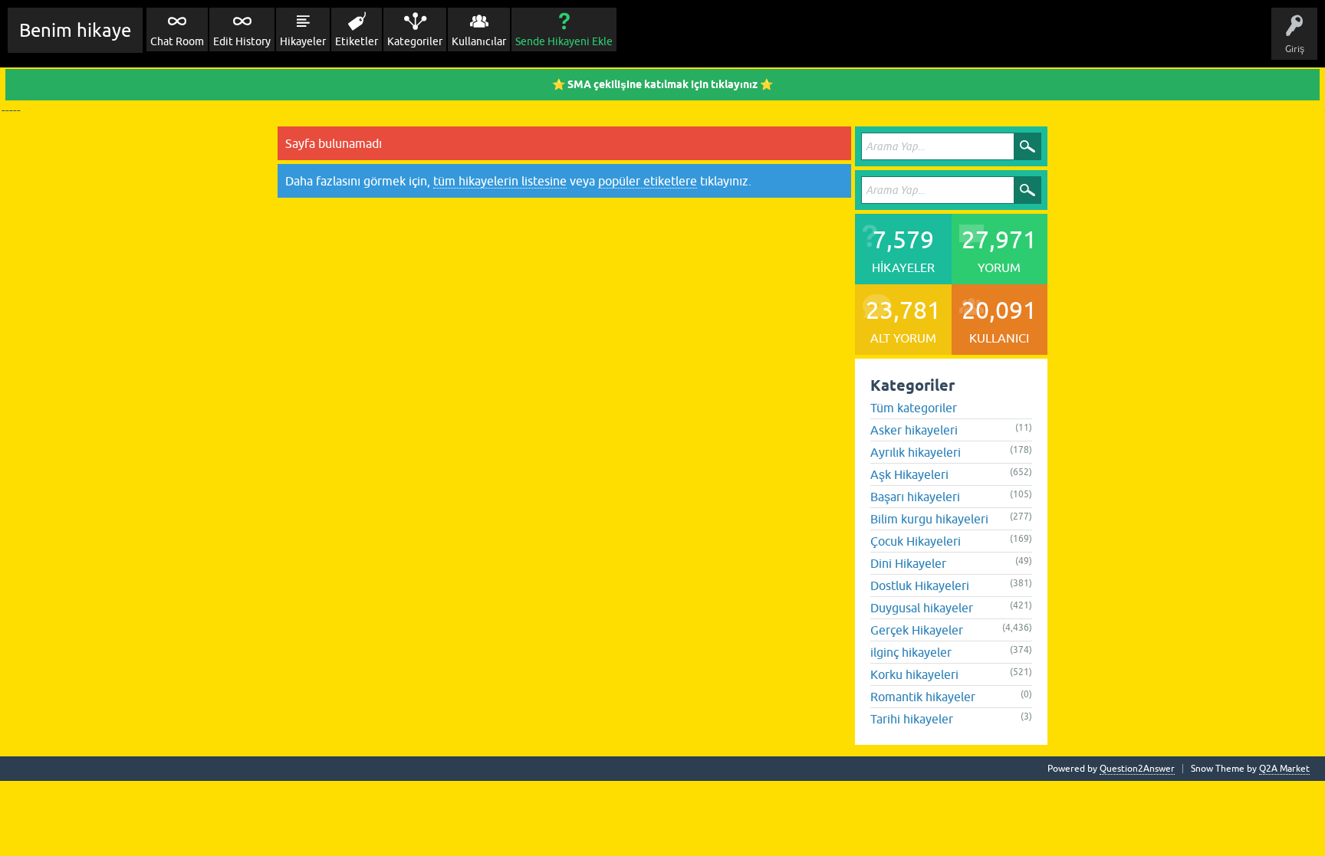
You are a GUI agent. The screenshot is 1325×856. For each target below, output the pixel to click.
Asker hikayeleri (914, 430)
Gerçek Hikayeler (916, 630)
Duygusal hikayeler (921, 608)
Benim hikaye (75, 30)
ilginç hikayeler (911, 652)
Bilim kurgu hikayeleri (929, 519)
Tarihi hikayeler (911, 719)
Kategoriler (414, 41)
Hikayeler (303, 41)
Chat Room (177, 41)
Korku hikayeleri (914, 674)
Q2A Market (1284, 768)
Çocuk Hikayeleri (915, 541)
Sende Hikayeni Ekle (564, 41)
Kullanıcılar (479, 41)
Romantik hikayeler (922, 696)
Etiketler (356, 41)
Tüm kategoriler (913, 408)
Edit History (242, 41)
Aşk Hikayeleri (909, 474)
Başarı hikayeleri (915, 496)
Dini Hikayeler (908, 563)
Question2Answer (1137, 768)
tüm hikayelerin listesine (500, 181)
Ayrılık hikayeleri (915, 452)
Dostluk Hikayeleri (919, 585)
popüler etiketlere (647, 181)
